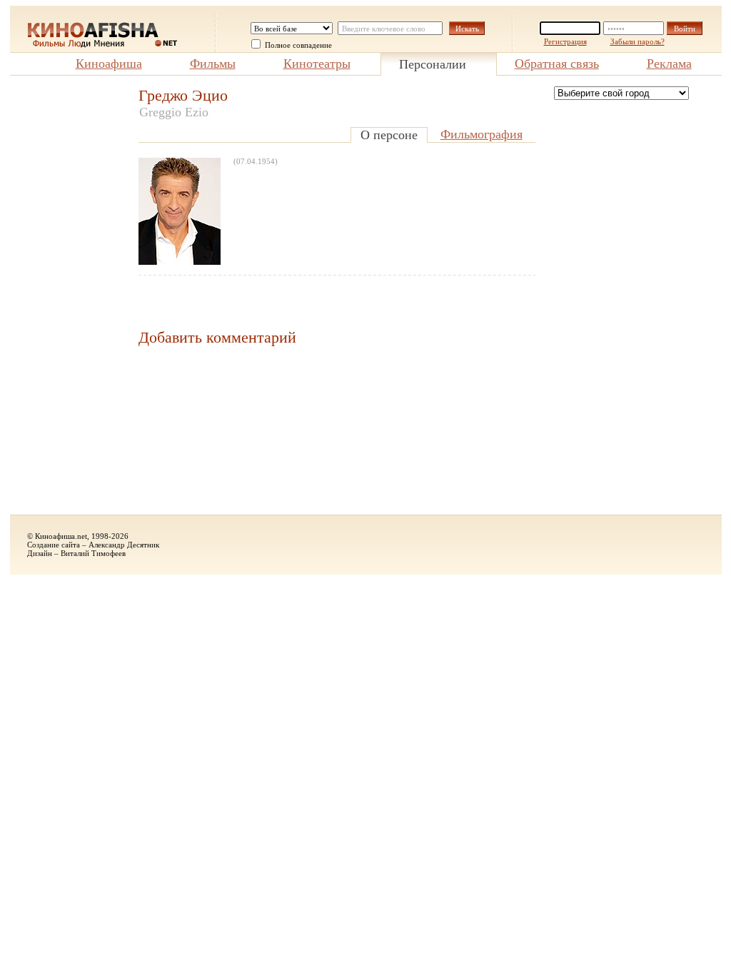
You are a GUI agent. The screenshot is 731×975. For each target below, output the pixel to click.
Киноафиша (109, 63)
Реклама (669, 63)
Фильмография (481, 134)
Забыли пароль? (637, 41)
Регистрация (565, 41)
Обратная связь (557, 63)
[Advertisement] (67, 300)
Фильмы (213, 63)
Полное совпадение (298, 45)
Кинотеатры (317, 63)
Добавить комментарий (217, 337)
